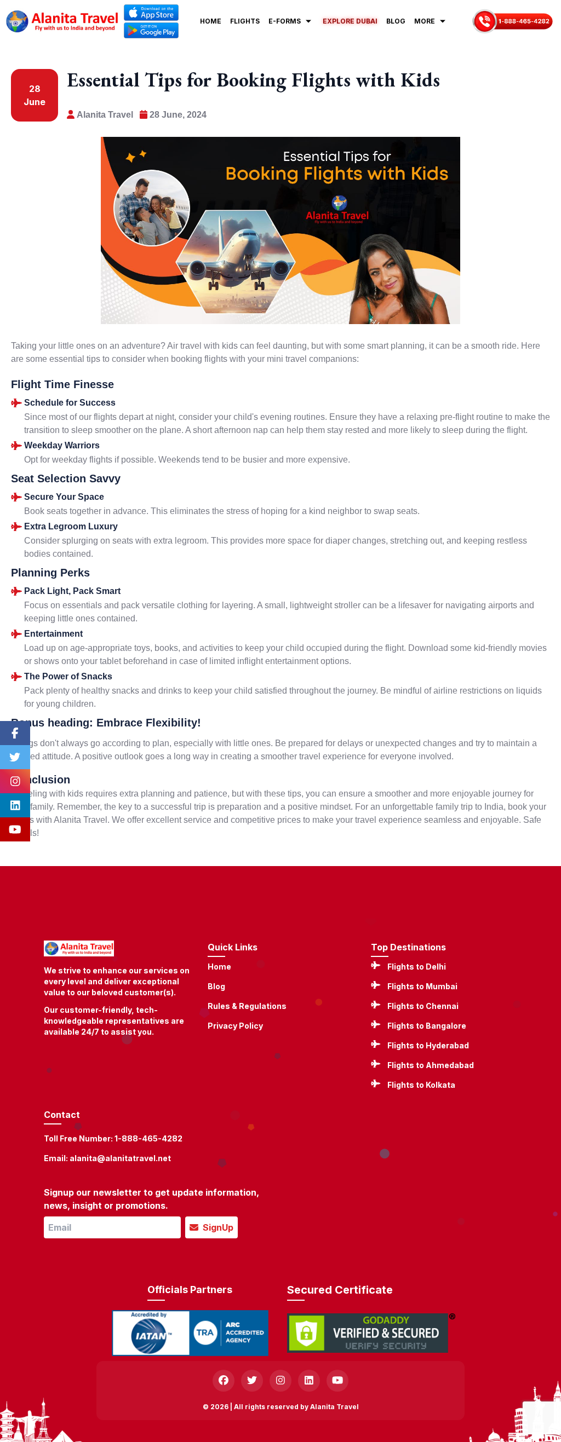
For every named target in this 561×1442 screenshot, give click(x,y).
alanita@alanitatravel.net (120, 1158)
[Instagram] (15, 781)
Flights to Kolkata (421, 1084)
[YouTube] (15, 829)
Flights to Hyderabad (428, 1045)
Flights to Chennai (423, 1006)
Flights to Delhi (416, 966)
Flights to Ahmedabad (430, 1065)
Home (219, 966)
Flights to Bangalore (426, 1025)
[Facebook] (15, 733)
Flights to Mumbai (422, 986)
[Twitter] (15, 757)
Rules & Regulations (247, 1006)
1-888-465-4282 (148, 1138)
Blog (216, 986)
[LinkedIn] (15, 805)
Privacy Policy (235, 1025)
